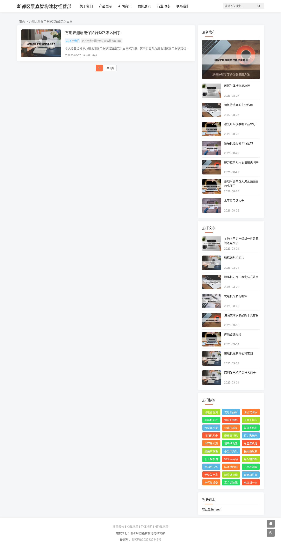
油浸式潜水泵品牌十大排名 (241, 315)
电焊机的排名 (250, 459)
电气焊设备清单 (211, 482)
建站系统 (212, 509)
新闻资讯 (124, 6)
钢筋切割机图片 (234, 258)
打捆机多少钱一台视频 (211, 436)
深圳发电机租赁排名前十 (240, 372)
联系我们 (182, 6)
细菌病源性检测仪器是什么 (211, 451)
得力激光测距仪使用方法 (250, 436)
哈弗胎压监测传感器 (211, 467)
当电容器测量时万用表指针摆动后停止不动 (211, 412)
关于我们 (86, 6)
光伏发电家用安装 (211, 475)
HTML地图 (161, 526)
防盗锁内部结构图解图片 (231, 467)
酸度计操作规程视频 (231, 475)
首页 (22, 21)
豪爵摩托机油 (231, 436)
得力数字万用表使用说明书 (241, 162)
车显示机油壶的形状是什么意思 (250, 443)
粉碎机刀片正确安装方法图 (241, 277)
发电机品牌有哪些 (235, 296)
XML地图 (132, 526)
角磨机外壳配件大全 (250, 475)
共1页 (110, 68)
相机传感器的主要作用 (238, 105)
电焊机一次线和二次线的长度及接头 (250, 482)
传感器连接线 (232, 334)
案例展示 (144, 6)
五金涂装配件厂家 (231, 482)
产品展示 (105, 6)
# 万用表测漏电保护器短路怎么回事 (101, 40)
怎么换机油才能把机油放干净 (211, 459)
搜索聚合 (118, 526)
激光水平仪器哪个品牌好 (240, 124)
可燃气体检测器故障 (237, 86)
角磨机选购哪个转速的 (238, 143)
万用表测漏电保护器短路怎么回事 (93, 32)
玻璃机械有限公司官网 (238, 353)
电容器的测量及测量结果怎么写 (211, 443)
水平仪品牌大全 (234, 200)
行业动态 (163, 6)
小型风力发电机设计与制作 (231, 451)
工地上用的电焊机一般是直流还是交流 (250, 420)
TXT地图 (146, 526)
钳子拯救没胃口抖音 (231, 443)
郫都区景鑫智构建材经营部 (44, 6)
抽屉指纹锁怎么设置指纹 (250, 451)
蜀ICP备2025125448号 (146, 539)
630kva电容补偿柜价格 (231, 459)
